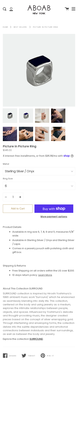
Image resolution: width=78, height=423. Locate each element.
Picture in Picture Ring (45, 27)
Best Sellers (20, 27)
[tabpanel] (39, 70)
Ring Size (8, 178)
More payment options (54, 216)
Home (5, 27)
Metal (6, 164)
